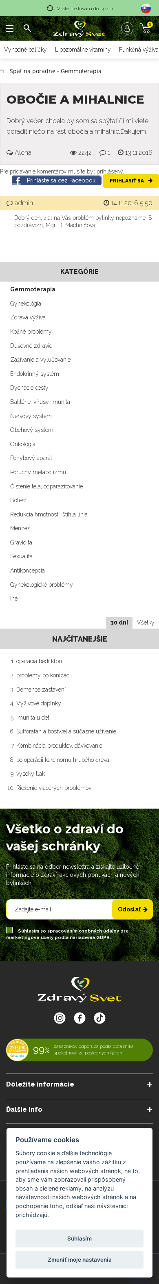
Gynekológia (25, 303)
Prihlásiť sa (127, 181)
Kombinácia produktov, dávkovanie (59, 745)
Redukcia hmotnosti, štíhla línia (49, 514)
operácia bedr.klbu (39, 661)
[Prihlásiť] (129, 28)
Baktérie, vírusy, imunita (40, 402)
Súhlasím (79, 1238)
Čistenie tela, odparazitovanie (46, 486)
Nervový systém (31, 416)
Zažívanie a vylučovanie (40, 359)
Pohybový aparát (31, 458)
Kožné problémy (31, 331)
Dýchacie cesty (29, 387)
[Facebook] (100, 1017)
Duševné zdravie (31, 346)
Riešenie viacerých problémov (53, 788)
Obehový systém (31, 430)
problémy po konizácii (44, 675)
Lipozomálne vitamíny (83, 49)
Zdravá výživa (28, 317)
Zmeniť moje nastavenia (80, 1259)
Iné (14, 598)
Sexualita (21, 556)
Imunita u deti (33, 717)
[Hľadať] (27, 28)
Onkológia (22, 444)
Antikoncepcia (27, 570)
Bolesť (18, 500)
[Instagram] (60, 1017)
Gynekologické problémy (41, 584)
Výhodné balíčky (25, 49)
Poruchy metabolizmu (38, 472)
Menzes (20, 528)
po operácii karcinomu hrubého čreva (62, 760)
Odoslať (129, 909)
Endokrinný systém (34, 374)
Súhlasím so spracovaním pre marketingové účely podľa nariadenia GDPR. (67, 934)
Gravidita (21, 542)
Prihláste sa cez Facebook (61, 180)
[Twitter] (80, 1017)
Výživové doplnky (38, 703)
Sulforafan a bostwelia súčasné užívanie (66, 731)
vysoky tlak (30, 773)
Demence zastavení (41, 689)
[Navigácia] (10, 28)
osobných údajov (99, 931)
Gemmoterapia (32, 289)
